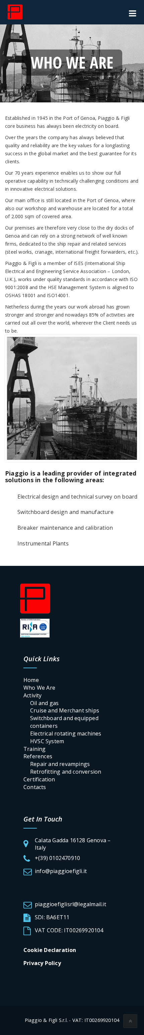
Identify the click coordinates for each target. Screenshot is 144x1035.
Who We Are (39, 687)
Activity (32, 695)
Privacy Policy (42, 963)
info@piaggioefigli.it (61, 871)
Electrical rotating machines (65, 733)
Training (34, 749)
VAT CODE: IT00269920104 (69, 930)
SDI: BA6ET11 (52, 917)
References (37, 756)
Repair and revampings (60, 764)
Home (31, 680)
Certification (39, 779)
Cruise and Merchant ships (64, 710)
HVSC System (47, 741)
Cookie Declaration (49, 950)
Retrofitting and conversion (65, 771)
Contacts (34, 787)
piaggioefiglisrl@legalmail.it (70, 904)
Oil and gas (44, 703)
